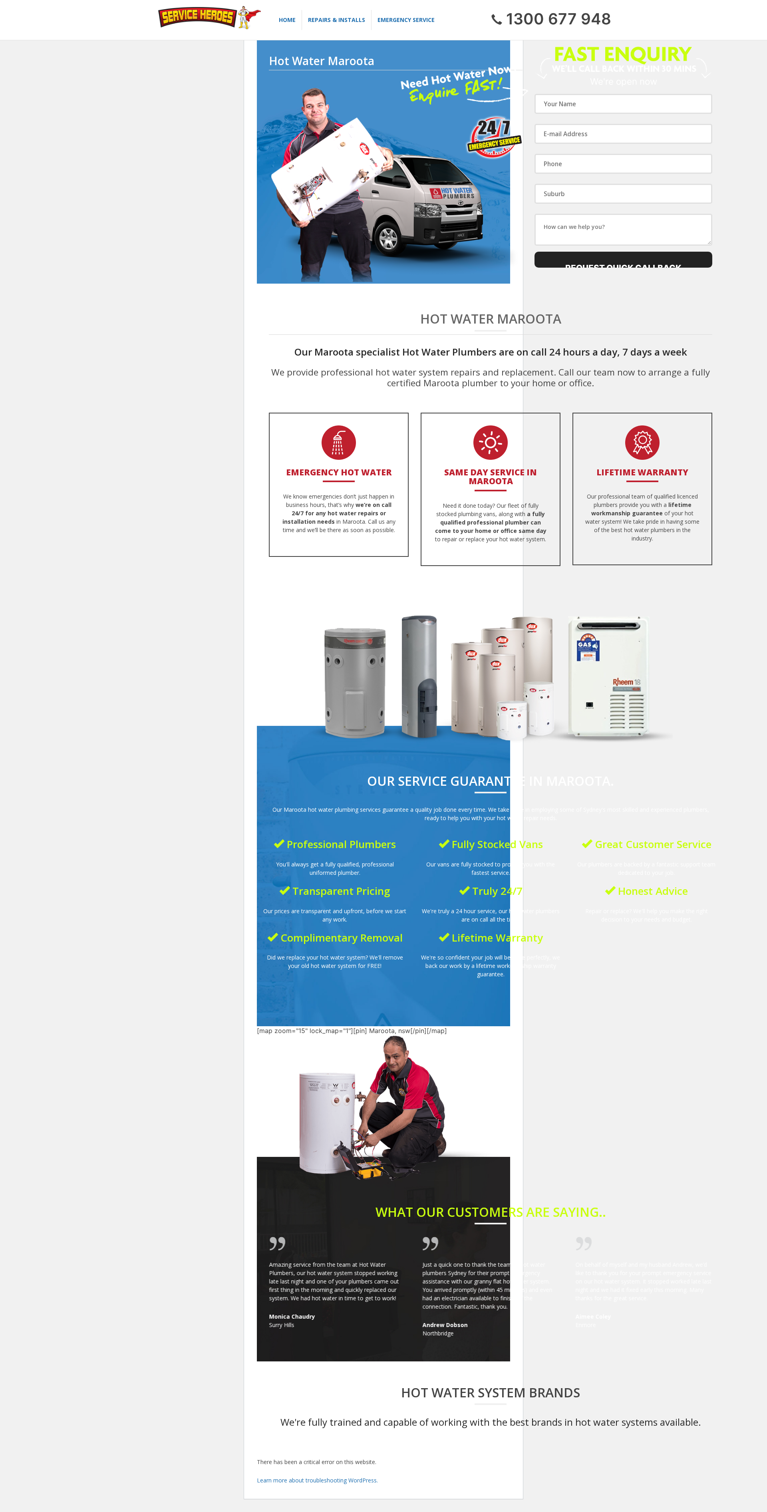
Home (287, 20)
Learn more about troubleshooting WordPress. (317, 1480)
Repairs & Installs (336, 20)
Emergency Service (406, 20)
